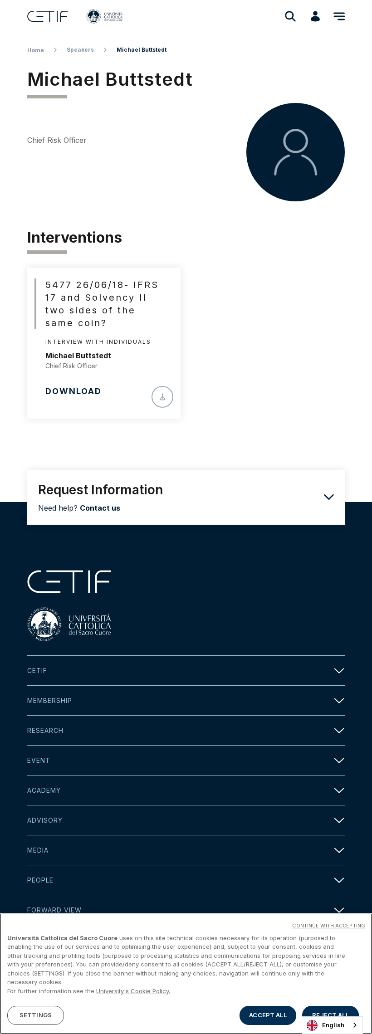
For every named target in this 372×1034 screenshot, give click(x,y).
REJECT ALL (330, 1015)
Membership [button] (49, 700)
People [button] (40, 880)
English (333, 1025)
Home (35, 50)
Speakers (80, 49)
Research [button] (45, 730)
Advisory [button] (45, 820)
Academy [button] (44, 790)
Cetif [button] (37, 670)
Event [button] (38, 760)
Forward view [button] (54, 910)
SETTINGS (36, 1015)
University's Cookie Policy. (133, 991)
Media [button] (38, 850)
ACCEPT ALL (267, 1015)
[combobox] (332, 1025)
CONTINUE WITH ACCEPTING (328, 925)
